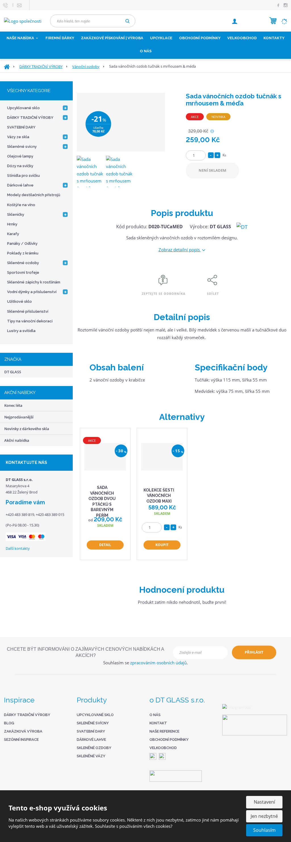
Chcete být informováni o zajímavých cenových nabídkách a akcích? (85, 652)
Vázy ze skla (18, 137)
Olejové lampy (20, 156)
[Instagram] (285, 5)
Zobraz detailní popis (180, 249)
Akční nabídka (16, 440)
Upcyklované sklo (23, 108)
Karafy (13, 234)
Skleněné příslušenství (27, 311)
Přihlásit (254, 652)
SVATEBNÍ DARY (21, 127)
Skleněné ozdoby (23, 263)
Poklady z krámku (22, 253)
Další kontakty (18, 548)
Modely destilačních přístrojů (33, 195)
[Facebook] (278, 5)
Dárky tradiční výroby (27, 715)
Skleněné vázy (91, 756)
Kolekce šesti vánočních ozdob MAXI (159, 495)
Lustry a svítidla (21, 331)
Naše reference (164, 731)
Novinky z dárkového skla (26, 428)
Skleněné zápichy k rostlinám (33, 282)
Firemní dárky (59, 38)
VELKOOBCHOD (242, 38)
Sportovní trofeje (23, 272)
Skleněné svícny (22, 146)
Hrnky (12, 224)
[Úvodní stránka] (22, 20)
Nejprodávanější (19, 417)
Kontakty (273, 38)
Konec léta (13, 405)
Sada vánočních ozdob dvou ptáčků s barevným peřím (102, 501)
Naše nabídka (21, 38)
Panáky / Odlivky (22, 243)
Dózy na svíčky (20, 166)
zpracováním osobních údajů (158, 662)
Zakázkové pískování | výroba (112, 38)
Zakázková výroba (23, 731)
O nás (145, 51)
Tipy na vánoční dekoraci (30, 321)
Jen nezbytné (264, 816)
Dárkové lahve (20, 185)
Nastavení (264, 802)
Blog (9, 723)
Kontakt (158, 723)
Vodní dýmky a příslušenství (32, 292)
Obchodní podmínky (200, 38)
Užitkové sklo (19, 301)
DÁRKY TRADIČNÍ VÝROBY (30, 117)
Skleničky (15, 214)
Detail (105, 544)
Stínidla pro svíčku (23, 175)
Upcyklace (161, 38)
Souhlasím (264, 830)
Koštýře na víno (21, 205)
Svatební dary (91, 731)
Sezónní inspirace (21, 739)
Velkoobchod (163, 748)
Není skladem (212, 170)
